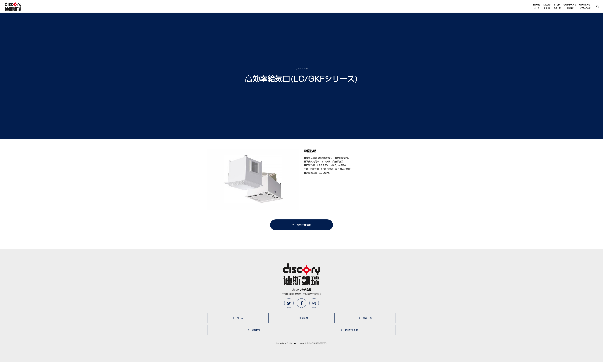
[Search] (595, 6)
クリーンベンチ (301, 68)
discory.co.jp (295, 343)
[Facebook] (301, 303)
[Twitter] (289, 303)
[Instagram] (314, 303)
